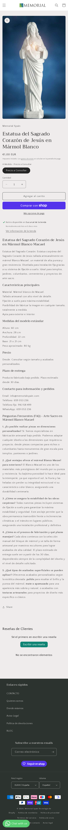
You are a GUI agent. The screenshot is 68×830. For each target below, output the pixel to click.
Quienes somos (15, 701)
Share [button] (9, 607)
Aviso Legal (13, 716)
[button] (4, 5)
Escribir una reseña (34, 644)
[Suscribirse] (52, 752)
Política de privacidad (50, 813)
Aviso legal (48, 823)
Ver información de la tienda (21, 231)
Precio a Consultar (16, 170)
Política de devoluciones (20, 723)
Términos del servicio (26, 818)
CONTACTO (13, 693)
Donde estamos (15, 708)
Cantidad (6, 178)
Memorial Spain (31, 809)
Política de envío (46, 818)
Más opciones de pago (34, 213)
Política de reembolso (27, 813)
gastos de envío (27, 159)
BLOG (10, 731)
